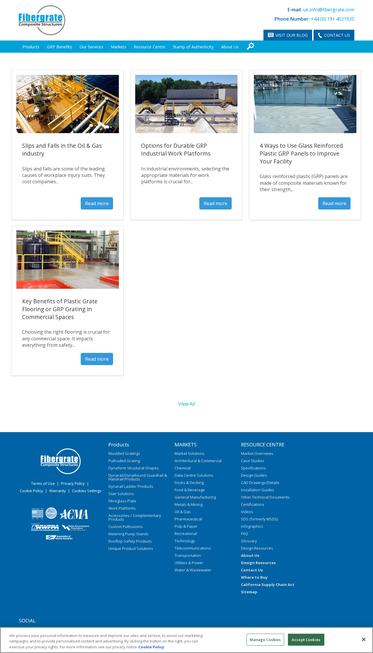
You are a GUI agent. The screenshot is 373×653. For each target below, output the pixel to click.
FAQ (244, 533)
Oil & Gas (183, 511)
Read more (97, 203)
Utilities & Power (189, 562)
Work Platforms (122, 508)
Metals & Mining (189, 504)
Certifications (252, 504)
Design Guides (254, 475)
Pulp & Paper (186, 526)
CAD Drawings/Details (260, 482)
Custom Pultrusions (125, 526)
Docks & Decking (189, 482)
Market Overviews (257, 453)
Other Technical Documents (265, 497)
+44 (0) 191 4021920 (332, 19)
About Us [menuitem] (230, 47)
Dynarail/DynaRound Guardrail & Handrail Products (137, 477)
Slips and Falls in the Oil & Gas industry (62, 149)
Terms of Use (43, 483)
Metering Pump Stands (128, 533)
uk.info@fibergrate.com (328, 9)
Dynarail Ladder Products (130, 486)
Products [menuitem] (30, 47)
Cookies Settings (86, 490)
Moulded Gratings (124, 453)
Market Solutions (190, 453)
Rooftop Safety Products (130, 541)
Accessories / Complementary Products (134, 517)
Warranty (57, 490)
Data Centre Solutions (194, 475)
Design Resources (257, 548)
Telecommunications (193, 548)
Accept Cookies (306, 639)
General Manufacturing (195, 497)
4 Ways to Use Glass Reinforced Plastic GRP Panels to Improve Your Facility (301, 153)
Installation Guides (257, 489)
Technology (185, 540)
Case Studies (252, 460)
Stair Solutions (121, 493)
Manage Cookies (265, 639)
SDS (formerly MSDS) (259, 519)
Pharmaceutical (188, 519)
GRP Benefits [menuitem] (59, 47)
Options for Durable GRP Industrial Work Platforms (175, 149)
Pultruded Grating (124, 460)
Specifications (253, 468)
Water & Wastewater (193, 570)
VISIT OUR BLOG (292, 35)
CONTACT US (337, 35)
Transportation (188, 555)
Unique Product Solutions (130, 548)
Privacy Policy (73, 483)
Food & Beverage (190, 489)
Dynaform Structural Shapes (133, 468)
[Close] (363, 639)
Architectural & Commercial (198, 460)
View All (186, 404)
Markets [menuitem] (118, 47)
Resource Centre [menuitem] (149, 47)
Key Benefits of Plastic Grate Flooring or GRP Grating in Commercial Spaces (60, 309)
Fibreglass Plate (122, 501)
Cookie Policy (31, 490)
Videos (247, 511)
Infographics (252, 526)
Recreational (186, 533)
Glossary (249, 540)
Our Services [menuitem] (91, 47)
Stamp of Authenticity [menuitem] (193, 47)
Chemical (183, 468)
